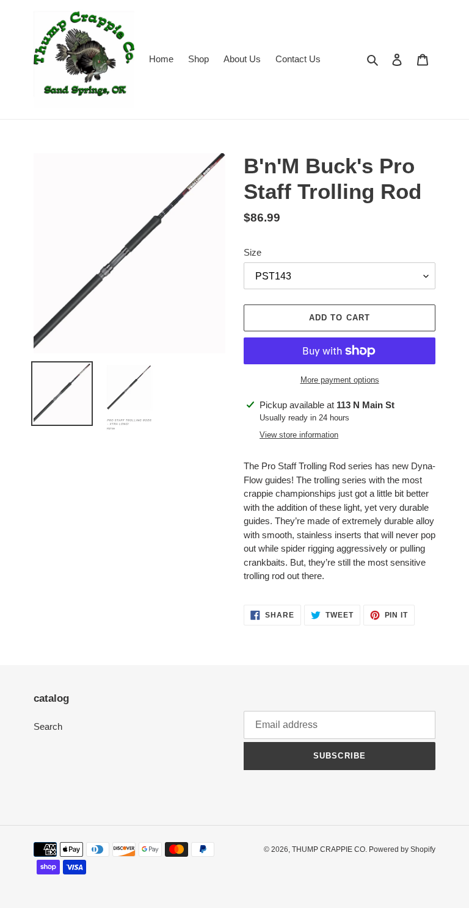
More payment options (339, 379)
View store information (299, 434)
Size (252, 252)
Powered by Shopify (402, 849)
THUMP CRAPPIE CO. (330, 849)
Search (48, 726)
